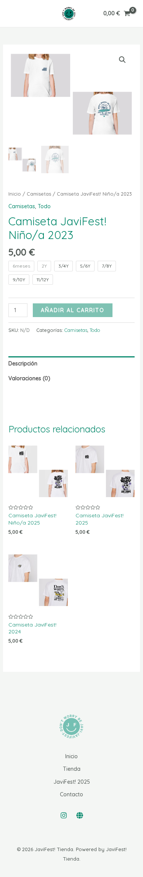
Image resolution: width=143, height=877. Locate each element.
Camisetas (39, 194)
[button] (122, 60)
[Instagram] (63, 815)
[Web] (79, 815)
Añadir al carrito (72, 310)
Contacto (71, 794)
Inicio (14, 194)
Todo (44, 206)
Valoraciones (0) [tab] (29, 378)
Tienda (71, 768)
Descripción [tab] (22, 363)
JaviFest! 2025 (71, 781)
